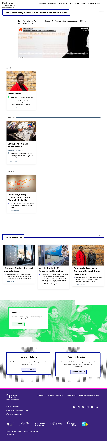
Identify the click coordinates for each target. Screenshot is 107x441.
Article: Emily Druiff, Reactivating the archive (51, 269)
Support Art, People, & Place (90, 3)
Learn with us (63, 3)
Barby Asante (14, 93)
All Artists (18, 324)
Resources (101, 11)
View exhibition (15, 162)
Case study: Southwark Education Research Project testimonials (87, 271)
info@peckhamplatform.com (18, 410)
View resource (14, 210)
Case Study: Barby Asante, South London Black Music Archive (19, 197)
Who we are (52, 3)
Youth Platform (74, 3)
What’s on (42, 3)
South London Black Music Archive (18, 145)
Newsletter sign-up (15, 414)
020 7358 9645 (13, 407)
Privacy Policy (10, 434)
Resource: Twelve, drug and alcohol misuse (18, 269)
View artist (13, 107)
